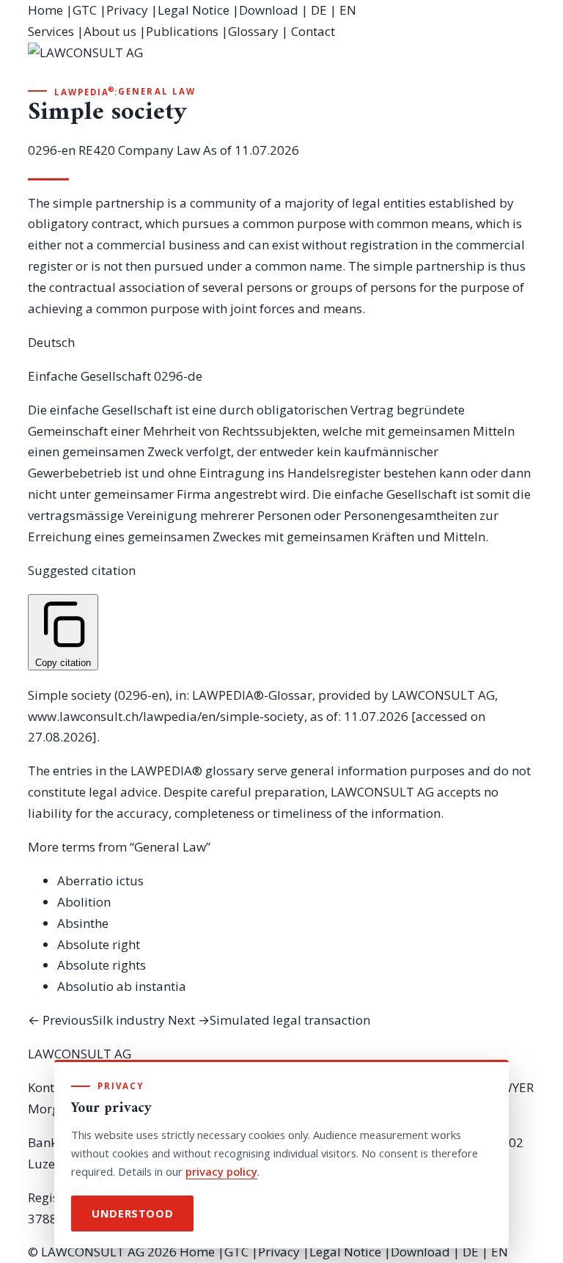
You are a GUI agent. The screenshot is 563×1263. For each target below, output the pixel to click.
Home (45, 9)
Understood (132, 1213)
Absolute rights (101, 964)
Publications (182, 31)
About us (110, 31)
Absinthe (82, 923)
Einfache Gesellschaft (89, 375)
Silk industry (96, 1019)
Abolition (84, 901)
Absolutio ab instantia (121, 986)
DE (319, 9)
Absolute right (98, 944)
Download (268, 9)
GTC (85, 9)
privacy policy (221, 1171)
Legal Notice (193, 9)
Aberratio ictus (100, 880)
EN (347, 9)
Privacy (127, 9)
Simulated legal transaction (269, 1019)
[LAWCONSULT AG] (281, 63)
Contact (313, 31)
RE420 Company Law (139, 150)
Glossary (253, 31)
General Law (157, 91)
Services (51, 31)
